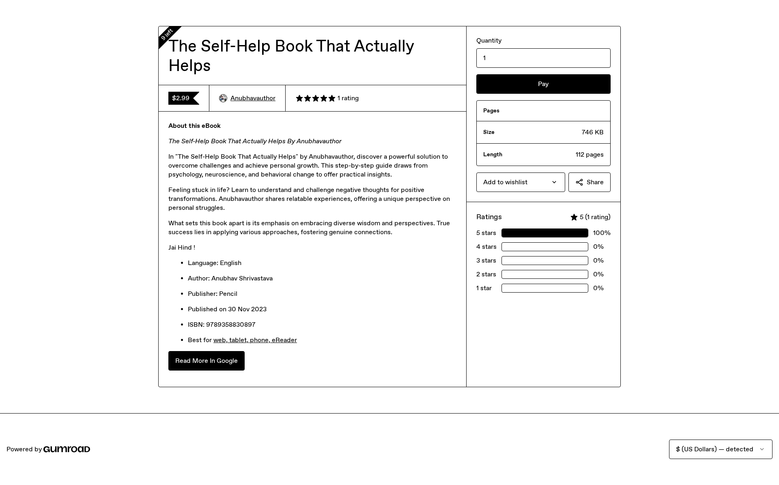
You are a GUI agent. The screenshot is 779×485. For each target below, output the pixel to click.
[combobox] (520, 182)
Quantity (488, 40)
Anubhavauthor (252, 98)
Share (595, 182)
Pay (543, 84)
